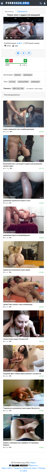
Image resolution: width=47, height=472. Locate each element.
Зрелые (17, 75)
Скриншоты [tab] (22, 11)
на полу (12, 82)
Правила (17, 468)
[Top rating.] (15, 465)
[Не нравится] (11, 60)
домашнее (35, 82)
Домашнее (28, 75)
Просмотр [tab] (9, 11)
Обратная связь (29, 468)
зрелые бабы (23, 82)
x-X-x (19, 43)
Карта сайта (7, 468)
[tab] (18, 53)
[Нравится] (7, 60)
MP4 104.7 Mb (18, 88)
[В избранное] (25, 60)
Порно (33, 462)
